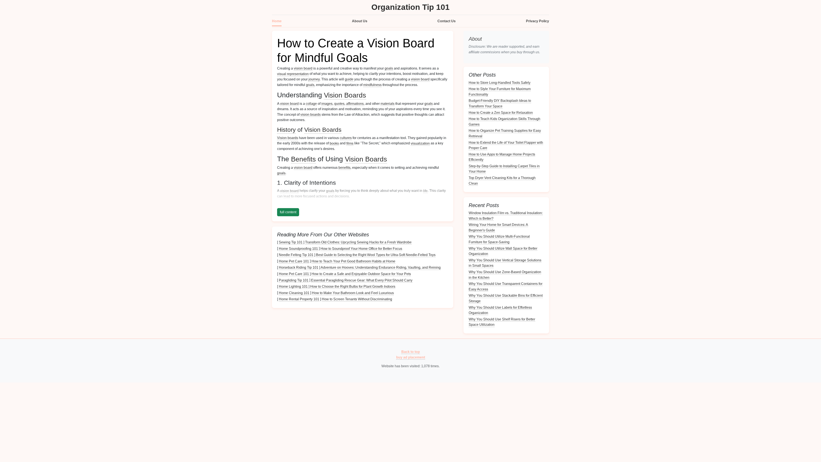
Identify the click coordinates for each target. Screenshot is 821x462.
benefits (344, 167)
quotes (339, 103)
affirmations (355, 103)
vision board (303, 68)
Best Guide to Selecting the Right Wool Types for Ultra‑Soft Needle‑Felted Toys (376, 255)
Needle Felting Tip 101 (296, 255)
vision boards (310, 114)
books (334, 143)
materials (387, 103)
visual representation (293, 74)
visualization (420, 143)
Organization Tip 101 (410, 7)
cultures (346, 138)
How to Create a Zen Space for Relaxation (501, 112)
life (425, 190)
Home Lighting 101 (293, 286)
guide (349, 79)
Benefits (303, 159)
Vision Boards (345, 95)
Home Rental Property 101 (299, 299)
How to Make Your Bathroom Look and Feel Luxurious (353, 293)
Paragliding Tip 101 (294, 280)
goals (389, 68)
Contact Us (446, 21)
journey (314, 79)
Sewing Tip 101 (291, 242)
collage (311, 103)
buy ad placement (410, 357)
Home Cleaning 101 (294, 293)
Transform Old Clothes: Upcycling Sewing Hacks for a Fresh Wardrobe (358, 242)
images (326, 103)
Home (277, 21)
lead (287, 196)
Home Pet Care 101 (294, 261)
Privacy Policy (537, 21)
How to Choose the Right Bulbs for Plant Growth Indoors (352, 286)
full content (288, 212)
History (286, 129)
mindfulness (372, 85)
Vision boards (287, 138)
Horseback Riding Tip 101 (298, 267)
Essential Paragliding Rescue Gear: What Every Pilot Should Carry (361, 280)
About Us (359, 21)
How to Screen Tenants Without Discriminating (357, 299)
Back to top (410, 352)
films (349, 143)
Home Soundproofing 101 (298, 248)
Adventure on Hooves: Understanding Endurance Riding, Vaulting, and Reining (381, 267)
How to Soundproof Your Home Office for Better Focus (361, 248)
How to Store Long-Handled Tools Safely (499, 82)
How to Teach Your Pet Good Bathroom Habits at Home (353, 261)
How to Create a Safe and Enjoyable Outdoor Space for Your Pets (361, 274)
